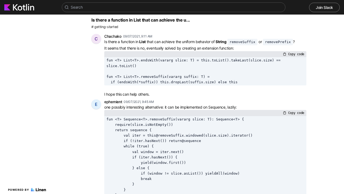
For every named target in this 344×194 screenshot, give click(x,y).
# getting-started (104, 27)
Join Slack (324, 7)
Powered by (18, 189)
